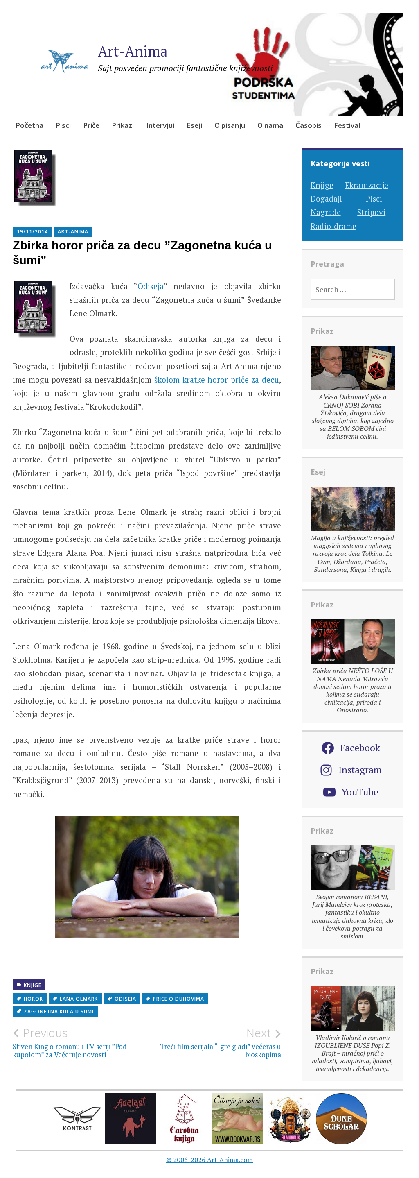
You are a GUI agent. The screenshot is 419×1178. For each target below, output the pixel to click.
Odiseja (150, 286)
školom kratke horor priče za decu (216, 379)
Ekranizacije (366, 185)
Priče (91, 125)
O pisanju (229, 125)
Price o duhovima (178, 998)
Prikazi (123, 125)
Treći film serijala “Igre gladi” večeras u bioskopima (220, 1042)
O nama (270, 125)
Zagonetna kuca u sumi (59, 1011)
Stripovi (371, 212)
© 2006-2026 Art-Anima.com (209, 1159)
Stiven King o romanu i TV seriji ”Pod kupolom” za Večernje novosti (70, 1042)
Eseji (194, 125)
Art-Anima (133, 51)
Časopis (308, 125)
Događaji (326, 198)
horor (33, 998)
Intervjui (160, 125)
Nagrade (326, 212)
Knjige (32, 985)
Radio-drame (333, 226)
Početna (29, 125)
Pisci (63, 125)
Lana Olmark (79, 998)
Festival (347, 125)
